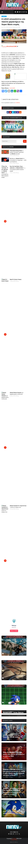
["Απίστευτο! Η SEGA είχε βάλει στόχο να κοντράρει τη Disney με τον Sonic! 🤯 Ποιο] (14, 670)
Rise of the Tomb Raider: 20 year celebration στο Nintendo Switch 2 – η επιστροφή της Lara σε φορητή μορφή (17, 168)
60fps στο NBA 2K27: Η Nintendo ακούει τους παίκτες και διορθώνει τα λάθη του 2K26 (14, 754)
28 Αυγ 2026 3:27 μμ (7, 758)
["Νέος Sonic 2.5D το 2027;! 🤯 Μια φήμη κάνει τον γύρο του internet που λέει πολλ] (14, 695)
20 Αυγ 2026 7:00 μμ (7, 815)
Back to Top (13, 842)
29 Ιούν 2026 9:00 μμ (14, 163)
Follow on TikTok (14, 630)
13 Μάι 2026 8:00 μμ (14, 281)
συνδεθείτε (17, 102)
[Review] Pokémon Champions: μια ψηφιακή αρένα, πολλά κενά (16, 393)
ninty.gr (14, 838)
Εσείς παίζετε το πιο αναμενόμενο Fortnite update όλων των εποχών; (14, 812)
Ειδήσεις (4, 16)
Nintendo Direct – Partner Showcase (13, 712)
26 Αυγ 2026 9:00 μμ (7, 739)
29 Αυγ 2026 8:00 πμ (7, 796)
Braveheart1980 (17, 27)
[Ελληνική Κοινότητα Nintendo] (14, 7)
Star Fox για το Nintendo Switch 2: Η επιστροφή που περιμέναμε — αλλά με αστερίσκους (18, 160)
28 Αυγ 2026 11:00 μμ (7, 777)
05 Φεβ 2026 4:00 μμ (7, 714)
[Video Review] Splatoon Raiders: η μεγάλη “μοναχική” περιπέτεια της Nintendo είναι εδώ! (17, 152)
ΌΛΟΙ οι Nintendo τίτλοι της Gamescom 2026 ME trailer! (11, 736)
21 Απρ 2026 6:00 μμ (14, 509)
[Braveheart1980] (4, 46)
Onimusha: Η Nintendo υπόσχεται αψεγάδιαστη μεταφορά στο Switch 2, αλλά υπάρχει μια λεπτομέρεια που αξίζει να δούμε (14, 772)
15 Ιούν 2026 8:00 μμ (14, 172)
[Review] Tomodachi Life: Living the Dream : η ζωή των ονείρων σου (18, 506)
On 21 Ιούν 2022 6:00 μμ (6, 27)
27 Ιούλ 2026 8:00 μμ (14, 155)
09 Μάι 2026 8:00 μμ (14, 395)
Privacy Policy (14, 839)
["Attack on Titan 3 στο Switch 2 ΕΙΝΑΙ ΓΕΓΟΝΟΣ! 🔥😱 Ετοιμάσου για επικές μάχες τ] (14, 646)
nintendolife (12, 88)
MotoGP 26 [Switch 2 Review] (15, 279)
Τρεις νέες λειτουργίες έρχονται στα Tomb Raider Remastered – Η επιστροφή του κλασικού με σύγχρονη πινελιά (13, 791)
